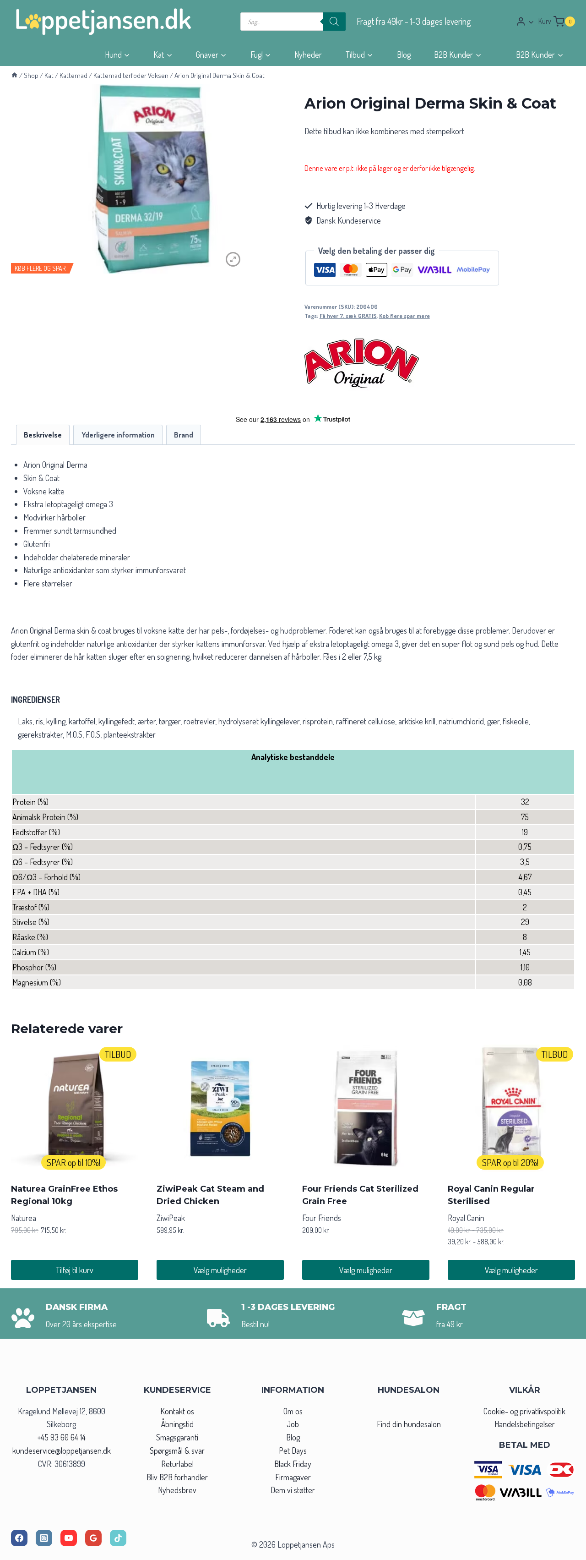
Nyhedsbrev (177, 1490)
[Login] (525, 21)
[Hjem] (14, 75)
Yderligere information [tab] (118, 434)
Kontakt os (177, 1411)
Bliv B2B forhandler (177, 1477)
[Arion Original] (361, 362)
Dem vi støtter (293, 1490)
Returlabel (177, 1464)
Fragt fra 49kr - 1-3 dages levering (414, 21)
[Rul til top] (562, 1550)
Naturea (23, 1218)
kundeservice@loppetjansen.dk (61, 1450)
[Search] (334, 21)
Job (293, 1424)
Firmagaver (293, 1477)
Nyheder (308, 54)
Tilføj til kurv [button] (74, 1270)
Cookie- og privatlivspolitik (524, 1411)
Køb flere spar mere (404, 315)
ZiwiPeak (171, 1218)
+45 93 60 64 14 (61, 1437)
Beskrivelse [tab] (43, 434)
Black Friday (292, 1464)
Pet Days (293, 1450)
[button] (530, 21)
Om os (293, 1411)
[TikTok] (118, 1538)
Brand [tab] (183, 434)
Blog (404, 54)
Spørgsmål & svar (177, 1450)
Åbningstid (177, 1424)
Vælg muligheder (220, 1270)
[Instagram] (44, 1538)
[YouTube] (68, 1538)
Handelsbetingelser (524, 1424)
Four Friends (321, 1218)
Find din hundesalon (409, 1424)
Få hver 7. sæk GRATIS (348, 315)
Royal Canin (466, 1218)
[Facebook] (19, 1538)
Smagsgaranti (177, 1437)
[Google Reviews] (93, 1538)
